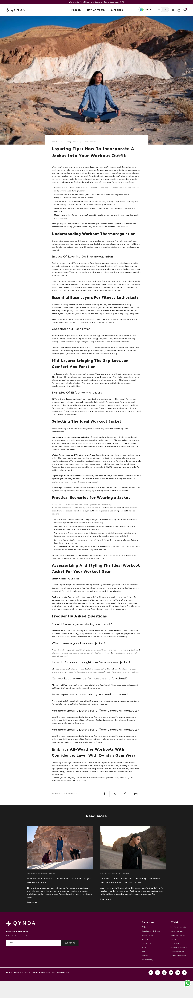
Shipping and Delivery (151, 931)
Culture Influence (178, 935)
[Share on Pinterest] (125, 794)
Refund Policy (147, 935)
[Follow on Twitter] (157, 972)
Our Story (175, 939)
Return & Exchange (178, 955)
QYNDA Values (96, 10)
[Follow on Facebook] (150, 972)
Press (144, 947)
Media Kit (146, 955)
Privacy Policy (147, 960)
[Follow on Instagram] (164, 972)
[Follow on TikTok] (184, 972)
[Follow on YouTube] (177, 972)
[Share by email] (136, 794)
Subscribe (70, 943)
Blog (143, 951)
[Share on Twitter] (115, 794)
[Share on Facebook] (104, 794)
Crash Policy (176, 943)
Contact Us (146, 943)
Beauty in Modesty (178, 927)
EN (159, 9)
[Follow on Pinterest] (171, 972)
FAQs (144, 927)
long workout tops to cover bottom (81, 142)
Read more (32, 902)
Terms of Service (177, 951)
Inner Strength (177, 931)
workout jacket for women (119, 224)
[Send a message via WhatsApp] (187, 983)
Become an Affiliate (179, 947)
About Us (145, 939)
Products (76, 10)
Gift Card (117, 10)
